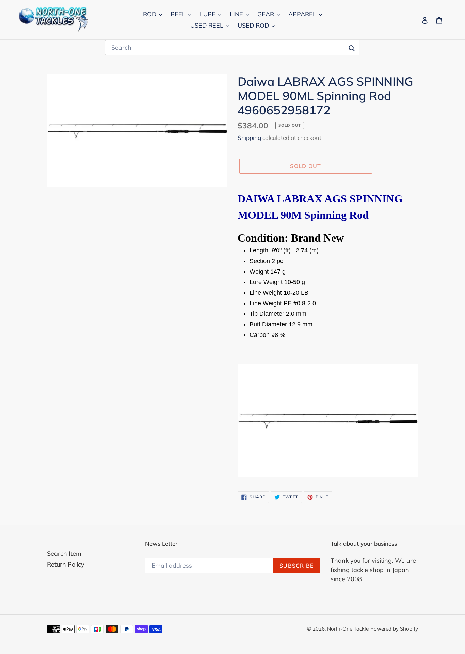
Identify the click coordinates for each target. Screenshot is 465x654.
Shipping (249, 137)
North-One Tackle (348, 628)
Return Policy (65, 564)
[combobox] (232, 47)
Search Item (64, 553)
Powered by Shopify (394, 628)
